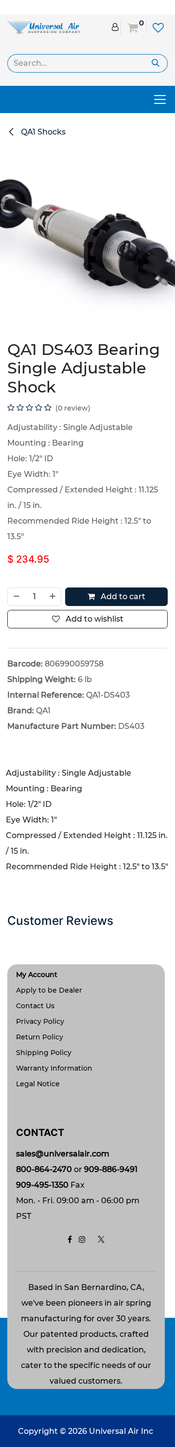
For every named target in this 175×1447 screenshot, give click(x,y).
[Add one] (53, 597)
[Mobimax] (43, 27)
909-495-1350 (42, 1185)
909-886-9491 (111, 1169)
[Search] (156, 63)
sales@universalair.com (62, 1153)
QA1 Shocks (42, 132)
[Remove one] (16, 597)
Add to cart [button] (122, 596)
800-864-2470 (44, 1169)
